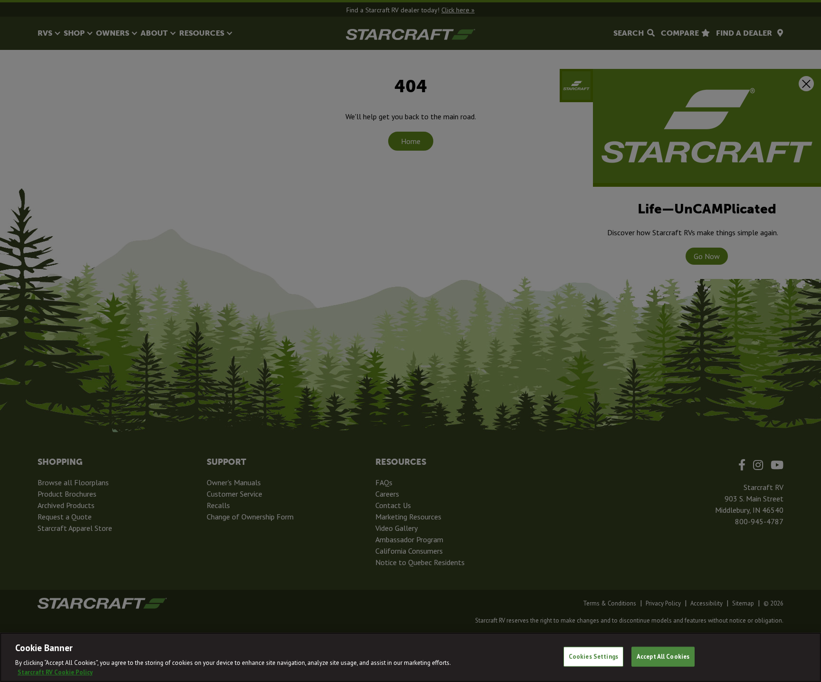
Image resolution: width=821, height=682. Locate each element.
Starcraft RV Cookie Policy (55, 672)
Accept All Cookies (663, 657)
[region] (410, 657)
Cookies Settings (593, 657)
